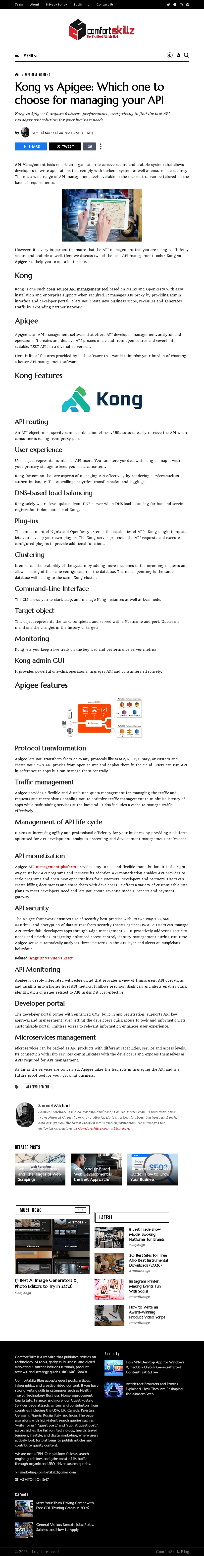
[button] (30, 55)
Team (19, 4)
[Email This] (89, 146)
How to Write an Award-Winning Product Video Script (147, 1312)
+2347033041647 (34, 1479)
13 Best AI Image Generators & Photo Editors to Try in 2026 (46, 1283)
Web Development (37, 74)
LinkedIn (121, 1128)
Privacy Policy (56, 4)
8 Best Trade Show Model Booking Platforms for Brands (147, 1234)
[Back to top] (192, 1544)
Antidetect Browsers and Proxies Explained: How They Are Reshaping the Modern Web (154, 1389)
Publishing (82, 4)
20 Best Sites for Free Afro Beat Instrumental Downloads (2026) (148, 1260)
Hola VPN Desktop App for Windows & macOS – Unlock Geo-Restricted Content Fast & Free (155, 1367)
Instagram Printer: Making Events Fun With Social (145, 1286)
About (34, 4)
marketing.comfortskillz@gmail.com (47, 1472)
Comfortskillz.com (94, 1128)
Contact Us (105, 4)
